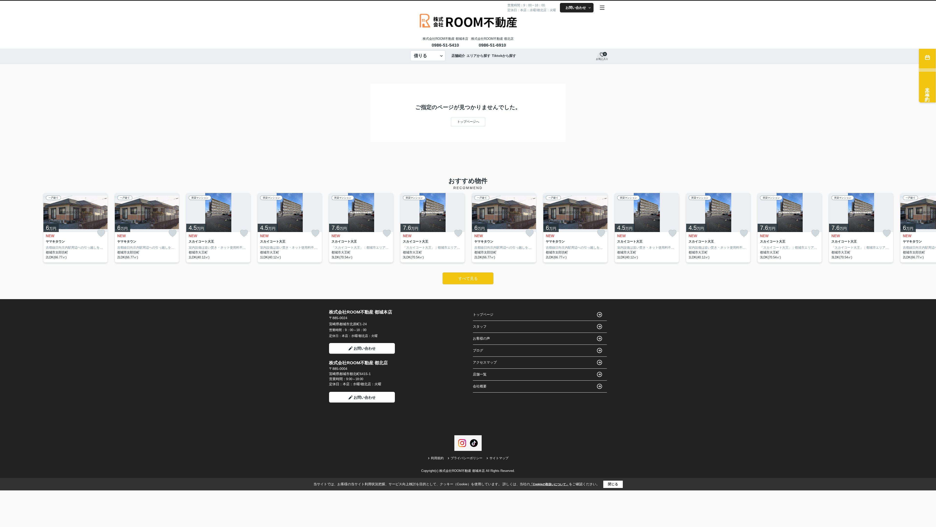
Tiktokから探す (504, 56)
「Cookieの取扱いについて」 (549, 484)
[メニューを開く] (602, 7)
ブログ (478, 350)
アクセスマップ (485, 362)
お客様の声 (481, 338)
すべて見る (468, 278)
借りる (420, 55)
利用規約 (437, 458)
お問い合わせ (576, 8)
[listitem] (361, 228)
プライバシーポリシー (466, 458)
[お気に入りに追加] (101, 233)
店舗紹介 (458, 56)
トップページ (483, 314)
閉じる (613, 484)
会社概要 (480, 386)
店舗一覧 (480, 374)
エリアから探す (478, 56)
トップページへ (468, 121)
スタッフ (480, 326)
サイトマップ (498, 458)
